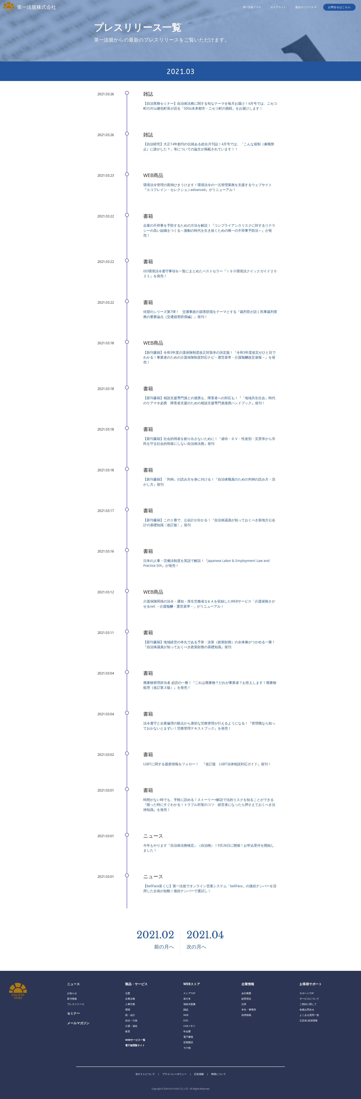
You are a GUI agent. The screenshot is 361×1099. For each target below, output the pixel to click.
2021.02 (155, 935)
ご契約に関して (308, 1004)
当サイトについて (145, 1074)
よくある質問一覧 (309, 1015)
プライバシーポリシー (174, 1074)
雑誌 (185, 1009)
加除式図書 (189, 1004)
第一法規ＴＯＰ (252, 7)
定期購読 (188, 1042)
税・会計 (130, 1015)
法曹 (127, 993)
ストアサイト (278, 7)
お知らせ (72, 993)
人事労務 (130, 1004)
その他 (187, 1047)
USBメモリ (189, 1026)
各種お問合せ (307, 1009)
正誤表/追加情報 (309, 1020)
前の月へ (164, 946)
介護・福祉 (131, 1026)
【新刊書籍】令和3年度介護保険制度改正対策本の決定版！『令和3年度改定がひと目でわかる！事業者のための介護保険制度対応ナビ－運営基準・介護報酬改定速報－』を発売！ (209, 357)
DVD (185, 1020)
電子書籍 (188, 1036)
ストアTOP (189, 993)
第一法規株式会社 (36, 7)
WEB (185, 1015)
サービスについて (309, 998)
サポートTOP (307, 993)
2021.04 (205, 935)
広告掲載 (199, 1074)
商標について (218, 1074)
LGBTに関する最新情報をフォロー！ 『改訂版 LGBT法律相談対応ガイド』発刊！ (207, 764)
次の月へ (196, 946)
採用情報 (246, 1015)
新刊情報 (72, 998)
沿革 (243, 1004)
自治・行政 (131, 1020)
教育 (127, 1031)
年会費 (187, 1031)
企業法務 (130, 998)
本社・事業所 (248, 1009)
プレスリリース (75, 1004)
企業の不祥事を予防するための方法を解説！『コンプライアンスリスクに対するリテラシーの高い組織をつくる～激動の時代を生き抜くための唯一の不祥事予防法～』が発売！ (209, 230)
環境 (127, 1009)
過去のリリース (304, 7)
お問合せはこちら (339, 7)
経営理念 (246, 998)
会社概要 (246, 993)
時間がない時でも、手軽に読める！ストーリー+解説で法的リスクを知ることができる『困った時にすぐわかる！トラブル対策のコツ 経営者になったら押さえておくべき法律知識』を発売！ (209, 804)
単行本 (187, 998)
